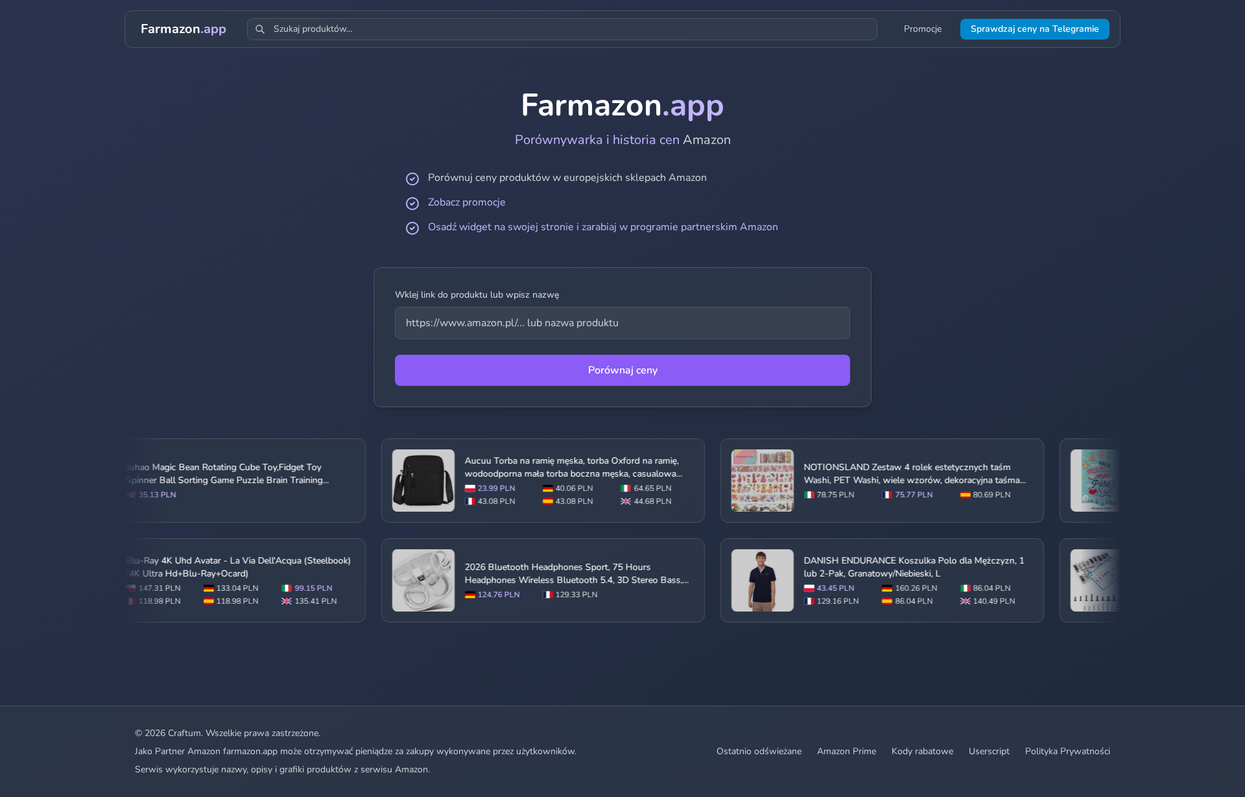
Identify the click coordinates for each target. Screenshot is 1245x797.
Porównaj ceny (623, 370)
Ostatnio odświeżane (759, 751)
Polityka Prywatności (1067, 751)
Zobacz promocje (467, 202)
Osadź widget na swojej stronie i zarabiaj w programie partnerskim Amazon (603, 227)
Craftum (184, 733)
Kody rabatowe (922, 751)
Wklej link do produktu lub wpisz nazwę (477, 295)
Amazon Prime (846, 751)
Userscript (989, 751)
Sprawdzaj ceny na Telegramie (1035, 29)
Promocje (923, 29)
